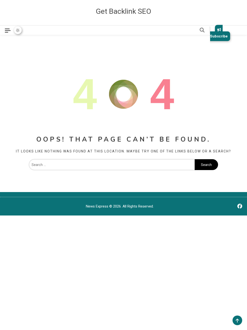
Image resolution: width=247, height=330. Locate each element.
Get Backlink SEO (123, 11)
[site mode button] (18, 30)
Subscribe (219, 36)
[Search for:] (112, 165)
